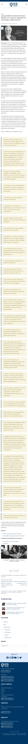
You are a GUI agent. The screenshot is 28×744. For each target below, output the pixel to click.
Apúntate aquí (6, 712)
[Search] (26, 4)
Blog (5, 624)
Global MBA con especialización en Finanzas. (14, 536)
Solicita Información (7, 698)
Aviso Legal (13, 733)
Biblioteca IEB (8, 637)
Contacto (8, 733)
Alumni (13, 575)
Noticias (6, 622)
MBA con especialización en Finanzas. (12, 533)
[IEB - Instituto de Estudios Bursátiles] (14, 4)
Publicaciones (7, 627)
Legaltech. (5, 543)
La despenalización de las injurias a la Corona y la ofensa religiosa (15, 613)
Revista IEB (7, 629)
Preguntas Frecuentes (8, 677)
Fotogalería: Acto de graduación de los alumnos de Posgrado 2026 (15, 608)
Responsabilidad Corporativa (10, 734)
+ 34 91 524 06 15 (6, 671)
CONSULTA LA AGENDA (7, 723)
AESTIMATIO (8, 632)
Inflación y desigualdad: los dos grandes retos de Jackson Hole (20, 583)
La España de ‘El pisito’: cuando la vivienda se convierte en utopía (16, 604)
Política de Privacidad (21, 733)
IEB (16, 23)
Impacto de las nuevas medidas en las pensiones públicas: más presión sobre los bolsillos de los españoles (7, 583)
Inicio (3, 733)
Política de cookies (21, 734)
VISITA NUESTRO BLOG (7, 726)
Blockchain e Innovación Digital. (11, 541)
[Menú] (2, 4)
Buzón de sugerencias (8, 680)
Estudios (7, 635)
